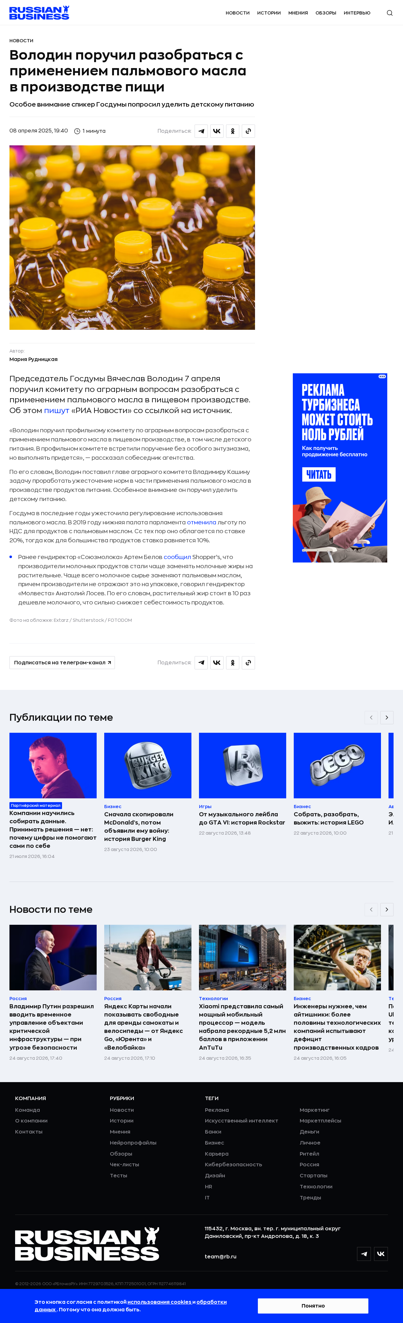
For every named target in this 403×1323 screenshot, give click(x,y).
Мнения (298, 13)
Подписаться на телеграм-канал (59, 662)
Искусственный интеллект (241, 1120)
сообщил (177, 557)
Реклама (217, 1110)
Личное (310, 1142)
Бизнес (214, 1142)
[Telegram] (364, 1254)
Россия (309, 1164)
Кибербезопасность (233, 1164)
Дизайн (215, 1175)
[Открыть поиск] (390, 13)
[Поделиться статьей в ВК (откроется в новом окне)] (217, 131)
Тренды (310, 1197)
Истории (269, 13)
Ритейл (309, 1154)
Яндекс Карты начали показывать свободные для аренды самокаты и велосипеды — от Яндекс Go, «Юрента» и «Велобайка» (143, 1027)
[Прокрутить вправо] (387, 717)
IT (207, 1197)
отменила (201, 522)
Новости (238, 13)
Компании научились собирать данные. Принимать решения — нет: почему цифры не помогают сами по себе (53, 829)
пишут (57, 410)
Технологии (316, 1186)
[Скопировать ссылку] (248, 131)
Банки (213, 1131)
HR (208, 1186)
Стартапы (313, 1175)
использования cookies (160, 1302)
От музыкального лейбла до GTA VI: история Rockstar (242, 818)
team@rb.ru (220, 1256)
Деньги (309, 1131)
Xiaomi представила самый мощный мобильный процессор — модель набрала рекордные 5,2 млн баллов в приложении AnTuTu (242, 1027)
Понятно (313, 1305)
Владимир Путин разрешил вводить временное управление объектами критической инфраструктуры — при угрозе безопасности (51, 1027)
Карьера (217, 1154)
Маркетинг (315, 1110)
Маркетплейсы (320, 1120)
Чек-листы (124, 1164)
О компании (31, 1120)
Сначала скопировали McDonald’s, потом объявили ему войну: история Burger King (138, 827)
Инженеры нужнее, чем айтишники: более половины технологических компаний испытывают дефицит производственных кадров (337, 1027)
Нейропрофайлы (133, 1142)
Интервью (357, 13)
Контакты (29, 1131)
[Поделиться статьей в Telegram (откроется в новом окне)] (201, 131)
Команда (27, 1110)
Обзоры (325, 13)
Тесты (118, 1175)
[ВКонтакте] (381, 1254)
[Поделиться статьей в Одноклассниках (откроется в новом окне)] (232, 131)
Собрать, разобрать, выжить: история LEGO (329, 818)
